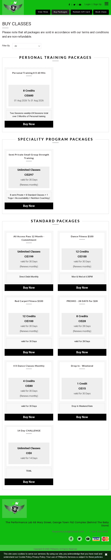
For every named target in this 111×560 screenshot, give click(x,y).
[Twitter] (74, 4)
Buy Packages (60, 12)
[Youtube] (80, 4)
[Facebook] (69, 4)
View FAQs (43, 12)
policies (99, 557)
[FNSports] (13, 7)
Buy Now (29, 124)
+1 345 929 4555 (98, 531)
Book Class (101, 12)
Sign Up (98, 4)
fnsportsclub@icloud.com (68, 531)
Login (88, 4)
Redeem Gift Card (81, 12)
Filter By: (6, 45)
